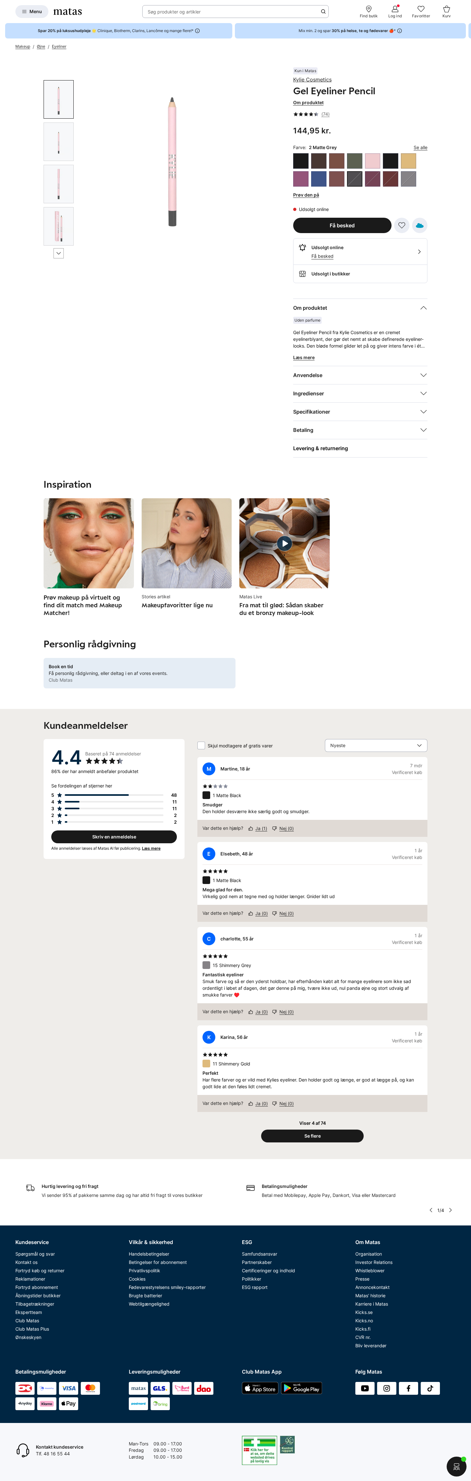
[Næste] (59, 253)
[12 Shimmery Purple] (301, 179)
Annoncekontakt (372, 1287)
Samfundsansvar (259, 1254)
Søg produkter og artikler (174, 11)
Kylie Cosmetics (312, 79)
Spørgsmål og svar (35, 1254)
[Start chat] (457, 1467)
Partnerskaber (257, 1262)
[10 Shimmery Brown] (390, 179)
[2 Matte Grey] (354, 179)
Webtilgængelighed (149, 1304)
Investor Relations (373, 1262)
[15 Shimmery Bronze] (336, 179)
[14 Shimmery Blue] (318, 179)
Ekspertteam (28, 1312)
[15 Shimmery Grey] (408, 179)
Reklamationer (30, 1279)
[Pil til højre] (466, 31)
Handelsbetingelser (149, 1254)
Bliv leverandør (370, 1345)
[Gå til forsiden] (68, 11)
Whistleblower (369, 1270)
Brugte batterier (145, 1295)
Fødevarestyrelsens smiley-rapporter (167, 1287)
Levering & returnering (320, 448)
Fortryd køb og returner (39, 1270)
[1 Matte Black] (301, 161)
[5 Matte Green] (354, 161)
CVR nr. (363, 1337)
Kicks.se (364, 1312)
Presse (362, 1279)
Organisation (368, 1254)
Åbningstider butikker (38, 1295)
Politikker (251, 1279)
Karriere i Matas (371, 1304)
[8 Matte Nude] (372, 161)
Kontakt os (26, 1262)
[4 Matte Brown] (336, 161)
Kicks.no (364, 1320)
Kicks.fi (362, 1329)
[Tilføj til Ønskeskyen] (419, 225)
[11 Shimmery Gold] (408, 161)
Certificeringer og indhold (268, 1270)
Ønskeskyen (28, 1337)
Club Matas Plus (32, 1329)
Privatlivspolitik (144, 1270)
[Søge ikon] (323, 11)
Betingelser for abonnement (158, 1262)
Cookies (137, 1279)
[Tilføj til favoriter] (401, 225)
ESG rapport (255, 1287)
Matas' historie (370, 1295)
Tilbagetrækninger (34, 1304)
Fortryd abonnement (36, 1287)
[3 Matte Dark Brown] (318, 161)
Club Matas (27, 1320)
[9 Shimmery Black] (390, 161)
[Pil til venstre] (431, 1210)
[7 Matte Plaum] (372, 179)
